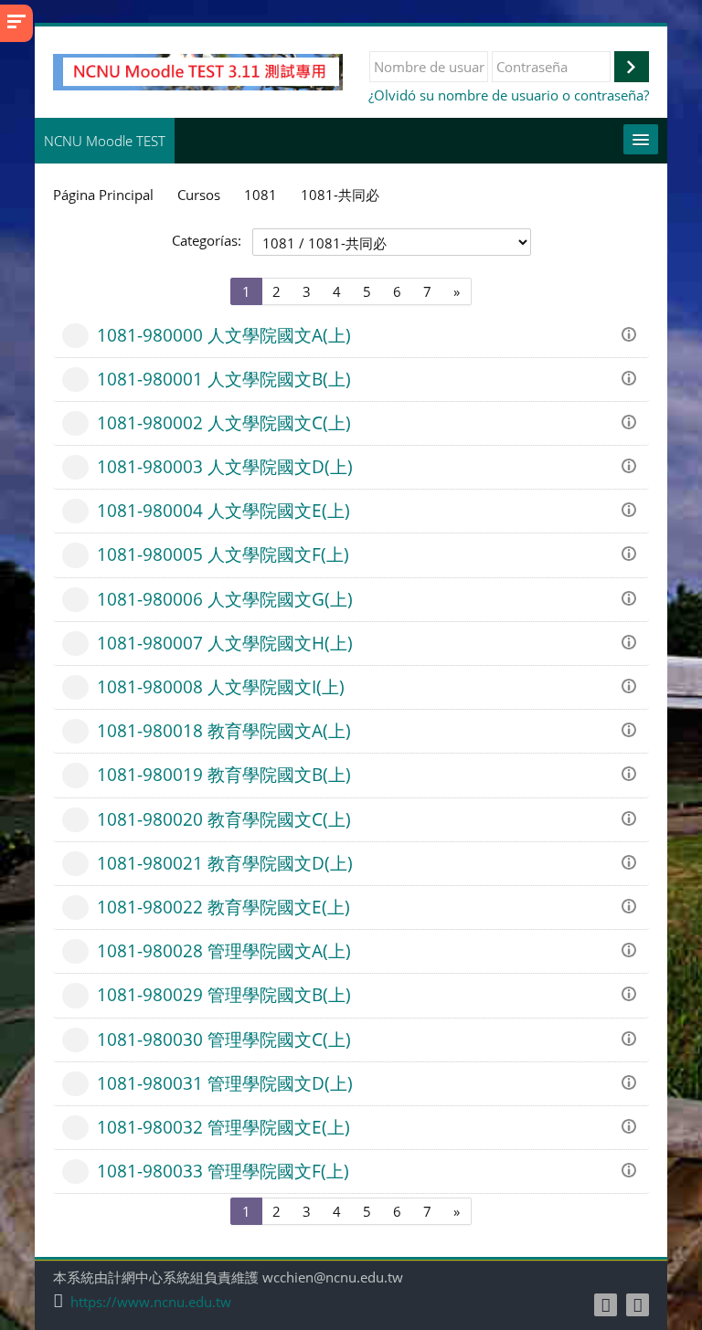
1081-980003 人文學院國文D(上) (225, 466)
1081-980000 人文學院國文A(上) (224, 334)
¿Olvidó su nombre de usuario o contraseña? (508, 95)
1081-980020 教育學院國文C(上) (224, 819)
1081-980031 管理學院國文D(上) (225, 1082)
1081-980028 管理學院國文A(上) (224, 950)
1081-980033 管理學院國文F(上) (223, 1170)
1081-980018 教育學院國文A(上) (224, 730)
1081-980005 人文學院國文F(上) (223, 554)
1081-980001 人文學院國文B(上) (224, 378)
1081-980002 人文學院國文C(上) (224, 422)
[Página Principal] (198, 70)
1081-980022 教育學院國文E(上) (223, 906)
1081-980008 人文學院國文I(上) (221, 686)
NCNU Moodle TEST (104, 141)
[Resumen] (631, 332)
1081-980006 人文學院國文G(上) (225, 598)
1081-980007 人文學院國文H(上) (225, 642)
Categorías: (206, 240)
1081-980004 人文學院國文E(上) (223, 510)
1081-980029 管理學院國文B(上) (224, 994)
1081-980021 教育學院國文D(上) (225, 862)
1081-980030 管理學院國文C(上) (224, 1039)
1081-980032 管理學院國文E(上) (223, 1126)
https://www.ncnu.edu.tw (150, 1302)
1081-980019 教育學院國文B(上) (224, 774)
